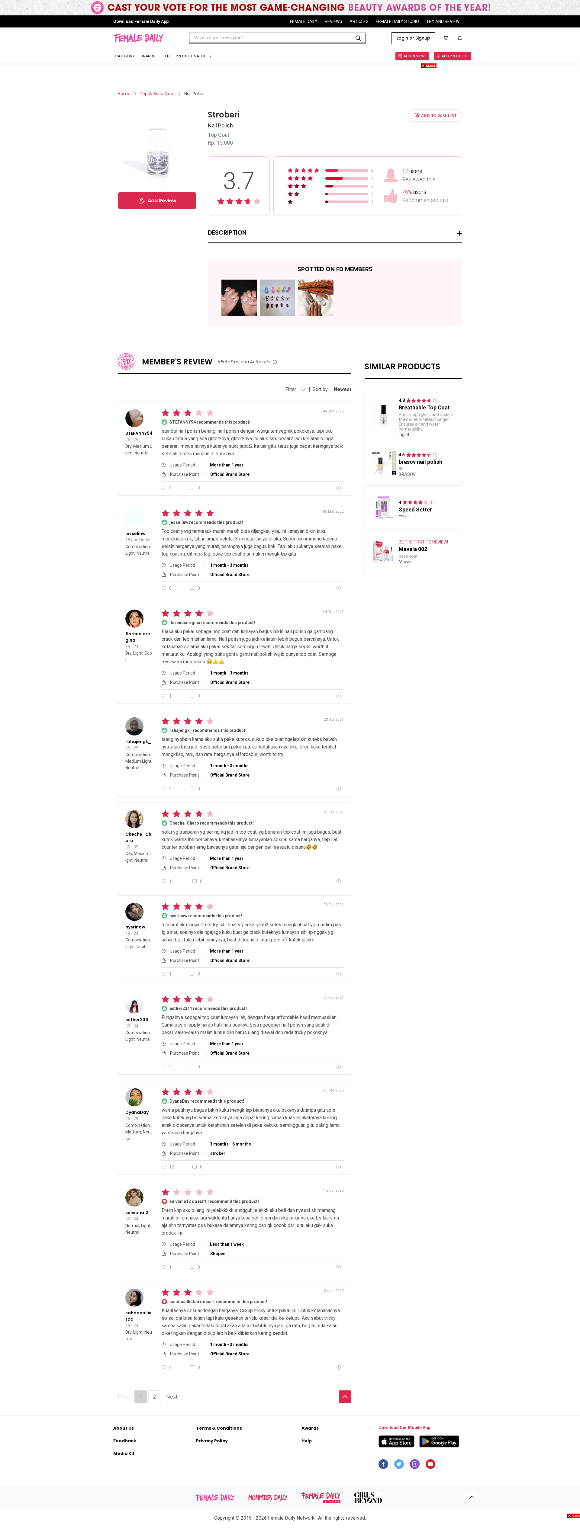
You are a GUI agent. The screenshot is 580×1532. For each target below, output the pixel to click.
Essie (404, 515)
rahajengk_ (138, 742)
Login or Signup (413, 38)
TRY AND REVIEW (442, 21)
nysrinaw (135, 927)
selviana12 (136, 1213)
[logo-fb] (383, 1465)
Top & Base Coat (157, 94)
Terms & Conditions (219, 1428)
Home (124, 94)
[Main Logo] (138, 38)
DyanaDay (137, 1112)
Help (306, 1441)
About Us (123, 1428)
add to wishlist (438, 116)
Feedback (124, 1441)
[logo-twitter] (399, 1465)
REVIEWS (333, 21)
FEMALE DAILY (303, 21)
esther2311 (136, 1020)
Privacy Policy (212, 1441)
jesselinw (135, 533)
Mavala (406, 561)
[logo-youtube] (430, 1465)
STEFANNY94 (139, 433)
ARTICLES (359, 21)
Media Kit (124, 1453)
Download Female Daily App (141, 21)
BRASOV (407, 474)
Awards (310, 1428)
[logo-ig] (415, 1465)
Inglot (404, 434)
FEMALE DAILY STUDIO (397, 21)
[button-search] (358, 38)
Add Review (162, 200)
